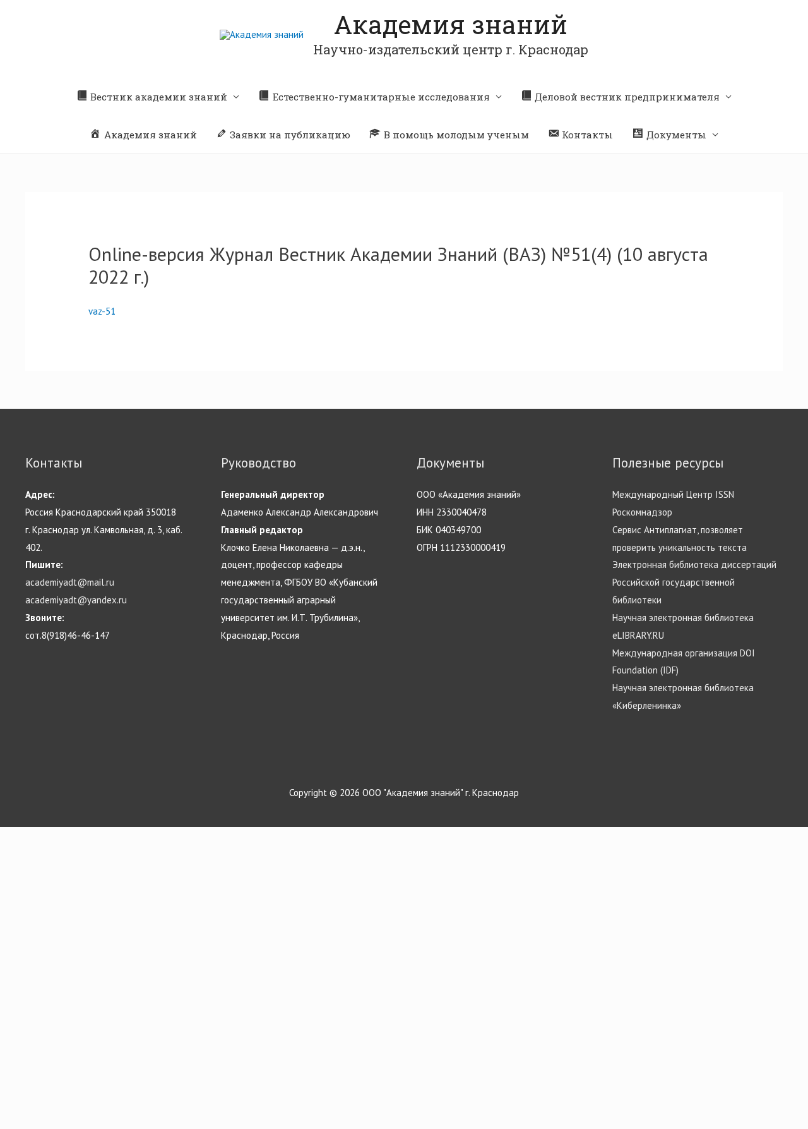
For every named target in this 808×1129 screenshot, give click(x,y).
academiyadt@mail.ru (69, 582)
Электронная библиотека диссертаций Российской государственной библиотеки (694, 582)
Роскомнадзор (642, 512)
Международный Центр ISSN (673, 494)
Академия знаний (450, 24)
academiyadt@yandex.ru (76, 600)
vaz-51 (102, 311)
